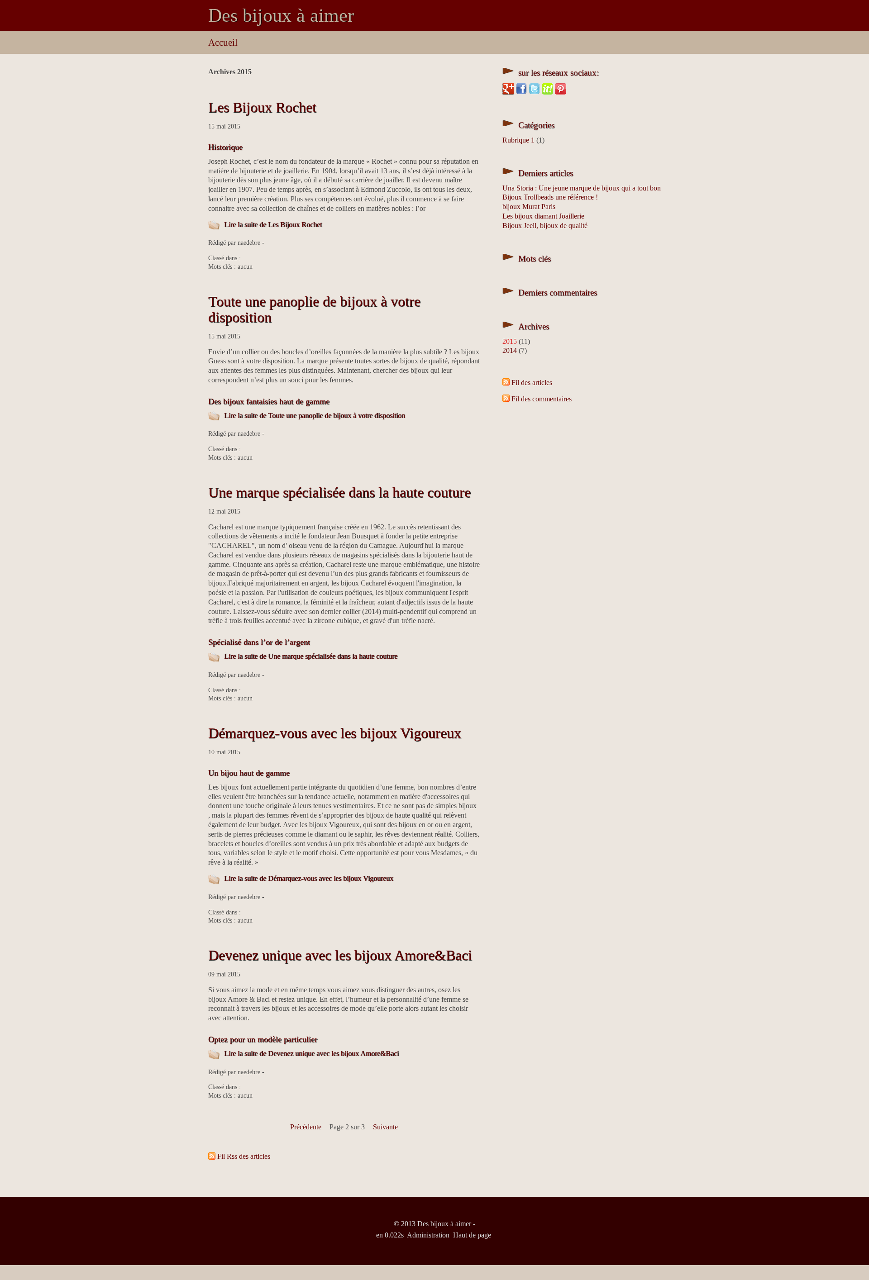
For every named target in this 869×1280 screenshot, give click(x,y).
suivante (385, 1127)
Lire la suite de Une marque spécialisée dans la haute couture (310, 656)
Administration (428, 1235)
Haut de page (472, 1235)
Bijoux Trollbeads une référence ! (550, 197)
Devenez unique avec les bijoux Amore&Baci (340, 955)
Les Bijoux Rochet (262, 107)
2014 (509, 350)
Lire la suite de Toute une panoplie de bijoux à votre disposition (314, 415)
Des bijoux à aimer (281, 15)
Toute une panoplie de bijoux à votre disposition (314, 309)
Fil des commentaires (541, 399)
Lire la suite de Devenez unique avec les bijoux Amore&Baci (311, 1053)
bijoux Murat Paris (528, 206)
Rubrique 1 (518, 140)
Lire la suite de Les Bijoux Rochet (273, 224)
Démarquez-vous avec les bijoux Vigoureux (334, 733)
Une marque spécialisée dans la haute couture (339, 492)
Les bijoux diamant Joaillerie (543, 216)
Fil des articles (531, 382)
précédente (305, 1127)
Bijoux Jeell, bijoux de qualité (544, 225)
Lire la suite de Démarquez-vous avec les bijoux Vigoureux (308, 878)
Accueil (223, 42)
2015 (509, 341)
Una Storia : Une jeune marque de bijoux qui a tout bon (581, 188)
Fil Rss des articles (243, 1156)
